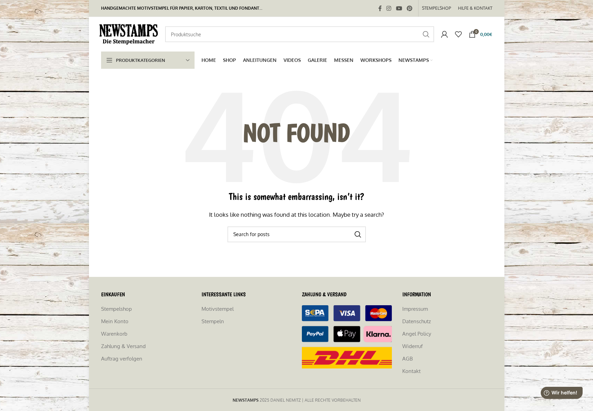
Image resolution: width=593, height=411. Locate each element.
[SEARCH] (426, 34)
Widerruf (412, 346)
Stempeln (212, 321)
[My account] (444, 34)
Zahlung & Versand (123, 346)
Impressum (415, 309)
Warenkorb (114, 333)
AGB (407, 358)
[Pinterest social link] (409, 8)
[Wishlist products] (458, 34)
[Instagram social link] (389, 8)
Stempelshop (116, 309)
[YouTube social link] (399, 8)
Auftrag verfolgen (121, 358)
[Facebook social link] (380, 8)
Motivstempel (217, 309)
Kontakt (411, 371)
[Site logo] (129, 33)
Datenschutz (416, 321)
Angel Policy (416, 333)
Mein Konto (114, 321)
